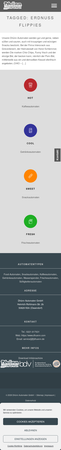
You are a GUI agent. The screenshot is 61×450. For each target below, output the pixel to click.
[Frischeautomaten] (30, 222)
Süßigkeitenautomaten (30, 281)
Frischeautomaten (30, 242)
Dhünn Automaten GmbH (23, 395)
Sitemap (39, 395)
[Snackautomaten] (30, 176)
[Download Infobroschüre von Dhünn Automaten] (9, 366)
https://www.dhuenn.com (33, 335)
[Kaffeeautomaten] (30, 85)
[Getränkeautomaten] (30, 131)
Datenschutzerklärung (33, 445)
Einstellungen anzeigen (31, 439)
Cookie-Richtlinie (15, 445)
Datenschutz (30, 400)
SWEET (30, 188)
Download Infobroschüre (30, 358)
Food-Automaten (12, 274)
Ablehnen (30, 430)
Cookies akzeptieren (30, 421)
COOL (30, 143)
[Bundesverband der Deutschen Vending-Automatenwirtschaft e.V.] (36, 366)
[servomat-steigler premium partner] (56, 366)
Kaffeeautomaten (30, 106)
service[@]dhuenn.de (33, 338)
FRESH (30, 234)
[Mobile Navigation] (54, 6)
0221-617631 (33, 331)
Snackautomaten (30, 197)
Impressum (48, 445)
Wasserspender (31, 277)
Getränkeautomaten (30, 151)
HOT (30, 97)
